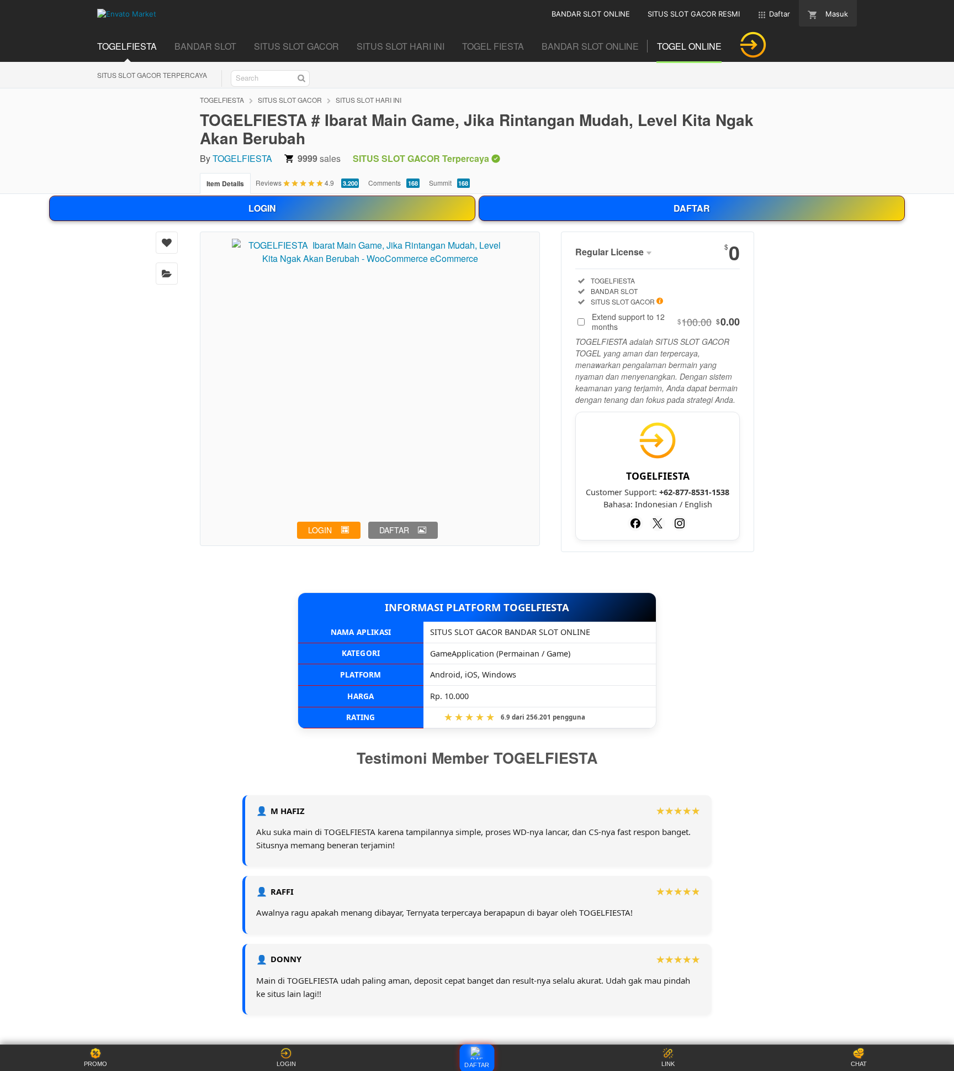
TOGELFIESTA (222, 99)
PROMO (95, 1063)
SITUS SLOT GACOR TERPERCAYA (152, 75)
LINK (668, 1063)
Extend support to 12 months (666, 322)
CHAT (859, 1063)
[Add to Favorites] (167, 243)
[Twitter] (657, 523)
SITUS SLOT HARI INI (368, 99)
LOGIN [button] (320, 530)
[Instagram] (679, 523)
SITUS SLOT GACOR (290, 99)
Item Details (225, 183)
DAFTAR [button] (394, 530)
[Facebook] (635, 523)
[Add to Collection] (167, 273)
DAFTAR (692, 208)
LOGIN (262, 208)
